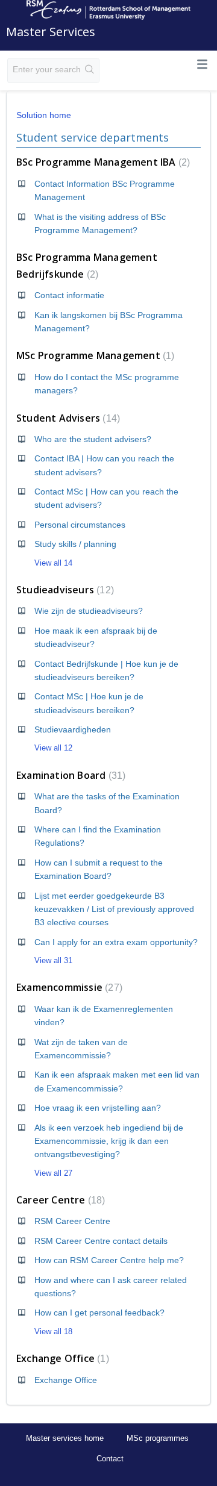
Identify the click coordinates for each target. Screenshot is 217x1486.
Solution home (43, 115)
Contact (110, 1458)
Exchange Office (61, 1358)
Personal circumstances (79, 524)
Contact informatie (69, 295)
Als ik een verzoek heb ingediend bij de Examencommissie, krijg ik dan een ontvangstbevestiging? (108, 1141)
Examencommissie (67, 987)
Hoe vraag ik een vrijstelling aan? (97, 1108)
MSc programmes (158, 1438)
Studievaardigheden (72, 729)
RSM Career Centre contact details (101, 1241)
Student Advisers (66, 418)
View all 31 (53, 960)
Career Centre (59, 1200)
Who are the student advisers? (92, 439)
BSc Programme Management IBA (101, 162)
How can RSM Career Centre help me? (109, 1260)
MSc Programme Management (93, 355)
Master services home (65, 1438)
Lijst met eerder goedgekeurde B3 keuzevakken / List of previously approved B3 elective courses (114, 909)
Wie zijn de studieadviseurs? (88, 611)
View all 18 (53, 1331)
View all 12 (53, 747)
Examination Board (69, 775)
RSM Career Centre (72, 1221)
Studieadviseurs (63, 589)
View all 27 (53, 1173)
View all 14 (53, 562)
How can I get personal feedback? (99, 1312)
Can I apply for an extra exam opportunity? (116, 942)
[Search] (90, 70)
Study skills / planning (75, 544)
